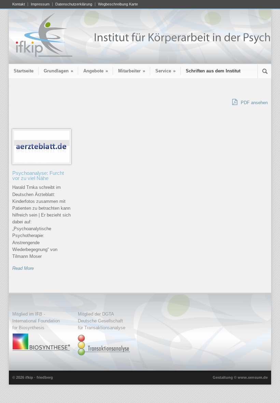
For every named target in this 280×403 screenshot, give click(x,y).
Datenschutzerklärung (73, 4)
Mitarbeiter (131, 70)
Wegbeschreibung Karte (118, 4)
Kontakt (18, 4)
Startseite (23, 70)
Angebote (95, 70)
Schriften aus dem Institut (213, 70)
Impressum (40, 4)
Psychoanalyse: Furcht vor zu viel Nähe (38, 175)
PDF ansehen (253, 102)
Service (165, 70)
